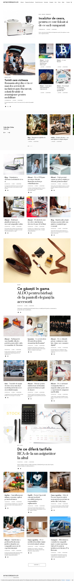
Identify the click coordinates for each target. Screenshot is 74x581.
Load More (36, 564)
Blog (40, 14)
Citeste (63, 580)
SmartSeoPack (16, 577)
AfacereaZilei (11, 2)
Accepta (68, 580)
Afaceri (6, 77)
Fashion (43, 14)
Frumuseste (48, 14)
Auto (10, 77)
